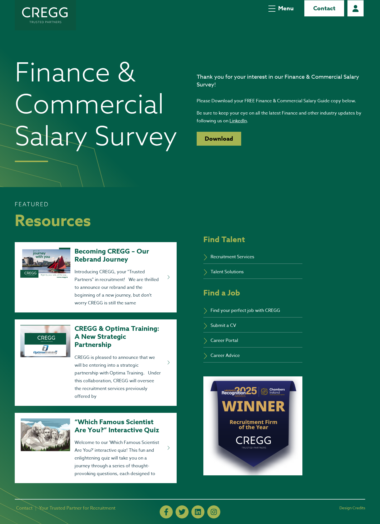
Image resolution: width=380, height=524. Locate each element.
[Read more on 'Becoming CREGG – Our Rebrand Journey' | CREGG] (168, 277)
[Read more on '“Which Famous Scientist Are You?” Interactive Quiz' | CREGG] (168, 448)
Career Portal (355, 8)
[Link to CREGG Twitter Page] (182, 512)
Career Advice (225, 355)
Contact (324, 8)
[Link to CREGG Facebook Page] (166, 512)
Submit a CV (223, 325)
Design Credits (352, 507)
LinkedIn (238, 121)
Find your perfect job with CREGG (245, 310)
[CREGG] (45, 15)
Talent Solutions (227, 272)
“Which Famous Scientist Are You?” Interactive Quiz (117, 426)
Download (219, 139)
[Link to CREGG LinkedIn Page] (198, 512)
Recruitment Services (232, 257)
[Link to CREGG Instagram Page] (214, 512)
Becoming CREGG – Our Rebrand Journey (112, 255)
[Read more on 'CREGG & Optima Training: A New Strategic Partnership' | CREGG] (168, 363)
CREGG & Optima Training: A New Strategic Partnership (117, 337)
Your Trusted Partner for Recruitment (77, 508)
